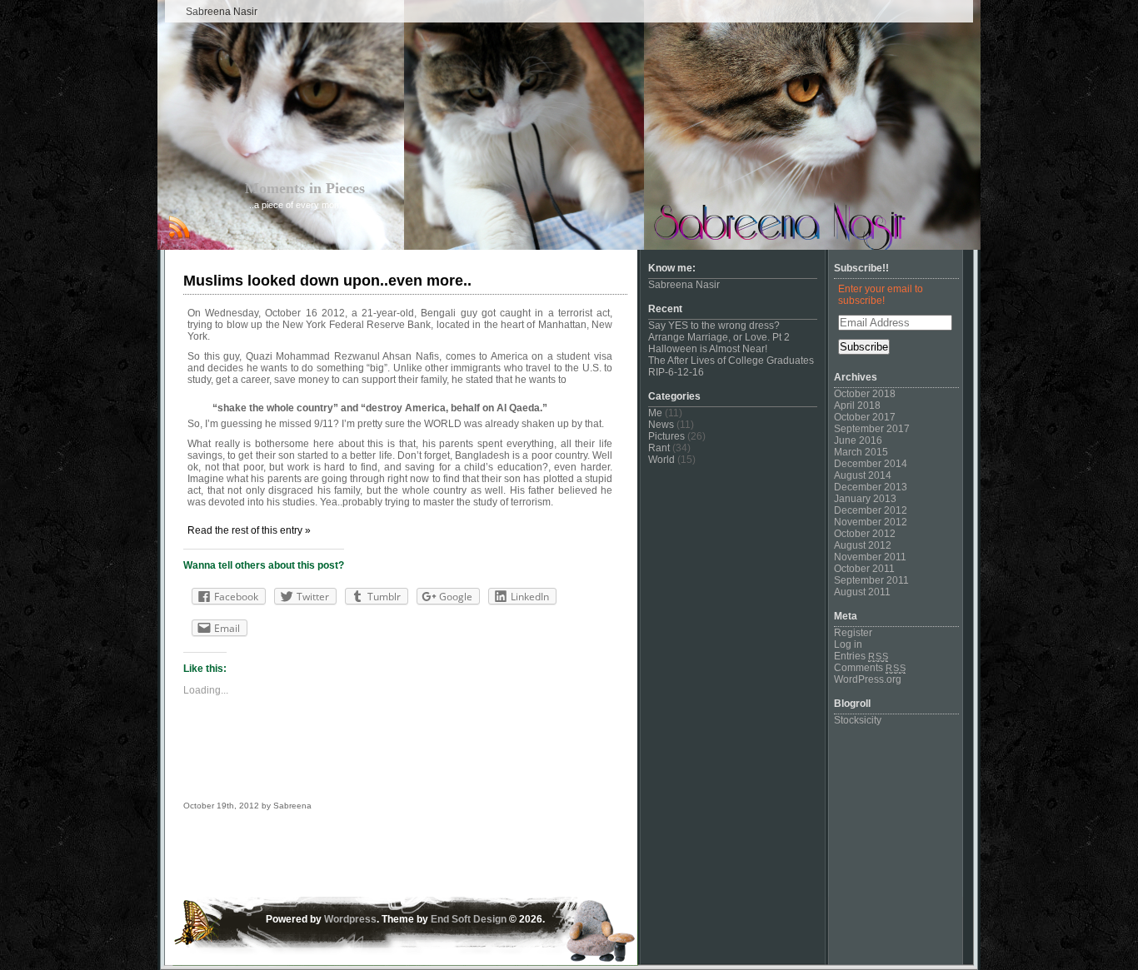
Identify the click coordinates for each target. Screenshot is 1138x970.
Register (853, 633)
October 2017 (865, 417)
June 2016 (858, 440)
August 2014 (862, 475)
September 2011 (871, 580)
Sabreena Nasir (221, 11)
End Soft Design (469, 919)
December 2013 (870, 487)
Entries (861, 656)
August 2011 (862, 592)
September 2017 (872, 429)
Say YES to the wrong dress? (714, 325)
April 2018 (857, 405)
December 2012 (870, 510)
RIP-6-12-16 (676, 372)
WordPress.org (867, 679)
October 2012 (865, 534)
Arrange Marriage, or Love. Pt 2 (719, 337)
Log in (848, 644)
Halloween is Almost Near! (707, 349)
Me (655, 413)
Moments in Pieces (305, 188)
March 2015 (861, 452)
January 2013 (865, 499)
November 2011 (870, 557)
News (661, 424)
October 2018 (865, 394)
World (661, 459)
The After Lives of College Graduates (731, 360)
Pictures (666, 436)
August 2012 (862, 545)
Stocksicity (857, 720)
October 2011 (864, 569)
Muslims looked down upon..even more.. (327, 280)
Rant (659, 448)
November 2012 (870, 522)
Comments (870, 668)
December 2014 (870, 464)
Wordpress (350, 919)
